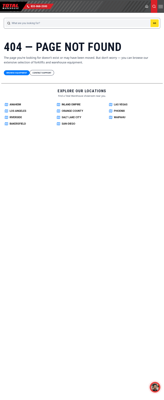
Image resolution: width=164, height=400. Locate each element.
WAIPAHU (119, 117)
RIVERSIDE (16, 117)
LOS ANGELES (18, 110)
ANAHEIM (15, 104)
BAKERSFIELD (18, 123)
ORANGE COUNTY (72, 110)
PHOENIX (119, 110)
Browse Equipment (16, 72)
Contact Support (42, 72)
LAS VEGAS (120, 104)
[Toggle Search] (154, 6)
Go (154, 23)
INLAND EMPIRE (71, 104)
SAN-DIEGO (68, 123)
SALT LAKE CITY (71, 117)
